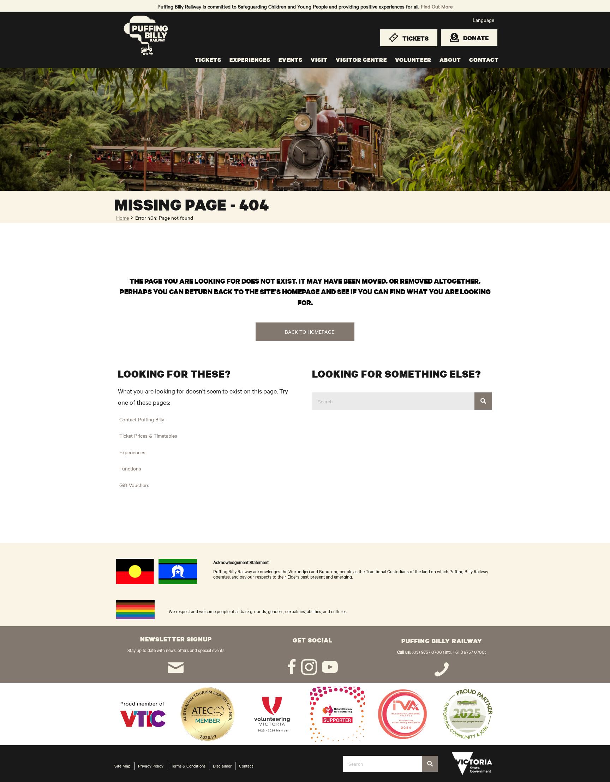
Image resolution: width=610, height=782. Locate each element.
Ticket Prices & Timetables (148, 435)
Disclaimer (222, 766)
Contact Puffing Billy (141, 419)
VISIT (319, 60)
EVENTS (291, 60)
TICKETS (208, 60)
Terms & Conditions (188, 766)
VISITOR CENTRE (361, 60)
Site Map (122, 766)
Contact (246, 766)
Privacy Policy (150, 766)
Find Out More (437, 6)
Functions (130, 468)
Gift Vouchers (134, 484)
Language (483, 19)
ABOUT (450, 60)
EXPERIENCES (249, 60)
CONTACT (484, 60)
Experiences (132, 452)
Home (122, 217)
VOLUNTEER (413, 60)
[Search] (483, 401)
